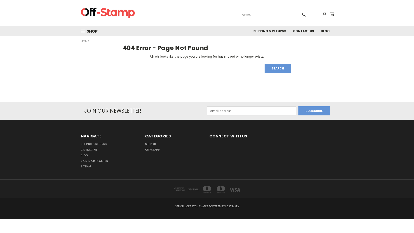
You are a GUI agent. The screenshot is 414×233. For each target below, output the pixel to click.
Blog (325, 31)
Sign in (86, 161)
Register (102, 161)
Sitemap (86, 166)
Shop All (150, 144)
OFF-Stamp (152, 149)
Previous (402, 219)
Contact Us (303, 31)
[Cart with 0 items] (332, 14)
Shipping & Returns (269, 31)
